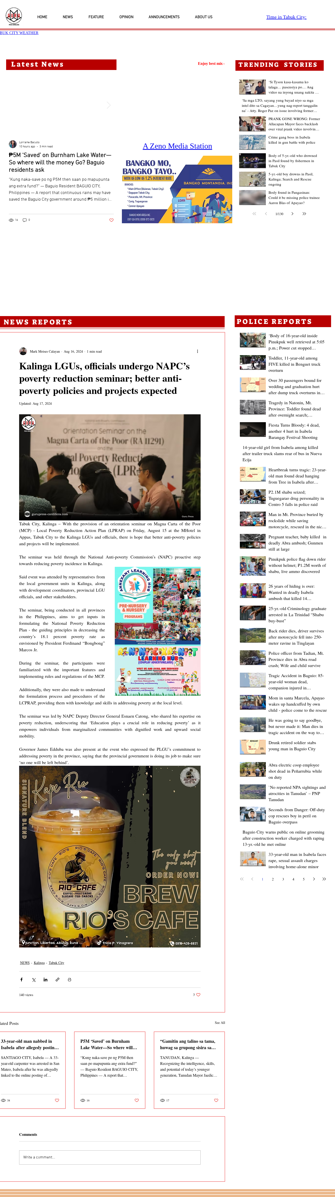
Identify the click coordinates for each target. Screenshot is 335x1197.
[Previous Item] (14, 105)
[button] (177, 189)
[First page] (254, 213)
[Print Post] (69, 979)
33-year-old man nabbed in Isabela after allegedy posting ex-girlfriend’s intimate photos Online (30, 1044)
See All (220, 1022)
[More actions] (198, 351)
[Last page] (304, 213)
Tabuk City (56, 962)
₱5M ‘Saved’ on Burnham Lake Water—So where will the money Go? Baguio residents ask (106, 1044)
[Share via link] (57, 979)
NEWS (25, 962)
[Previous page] (266, 213)
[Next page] (292, 213)
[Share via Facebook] (21, 979)
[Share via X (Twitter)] (33, 979)
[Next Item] (108, 105)
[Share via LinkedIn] (45, 979)
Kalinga (39, 962)
